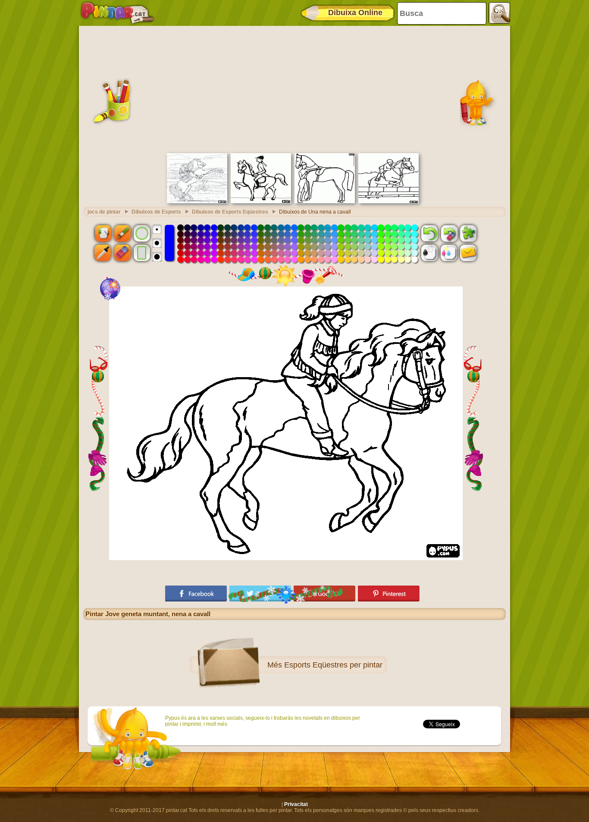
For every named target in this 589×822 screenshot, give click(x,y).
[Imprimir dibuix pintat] (449, 253)
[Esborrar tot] (449, 233)
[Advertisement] (294, 88)
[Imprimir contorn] (429, 253)
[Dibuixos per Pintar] (117, 13)
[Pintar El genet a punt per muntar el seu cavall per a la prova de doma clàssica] (324, 201)
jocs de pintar (104, 212)
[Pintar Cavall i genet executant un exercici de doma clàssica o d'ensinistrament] (261, 201)
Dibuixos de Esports (156, 212)
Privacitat (296, 804)
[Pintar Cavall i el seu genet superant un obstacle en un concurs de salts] (388, 201)
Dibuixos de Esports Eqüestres (230, 212)
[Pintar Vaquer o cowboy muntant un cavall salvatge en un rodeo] (197, 201)
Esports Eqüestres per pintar (333, 665)
